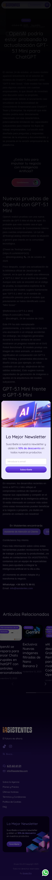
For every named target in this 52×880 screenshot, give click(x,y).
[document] (26, 440)
